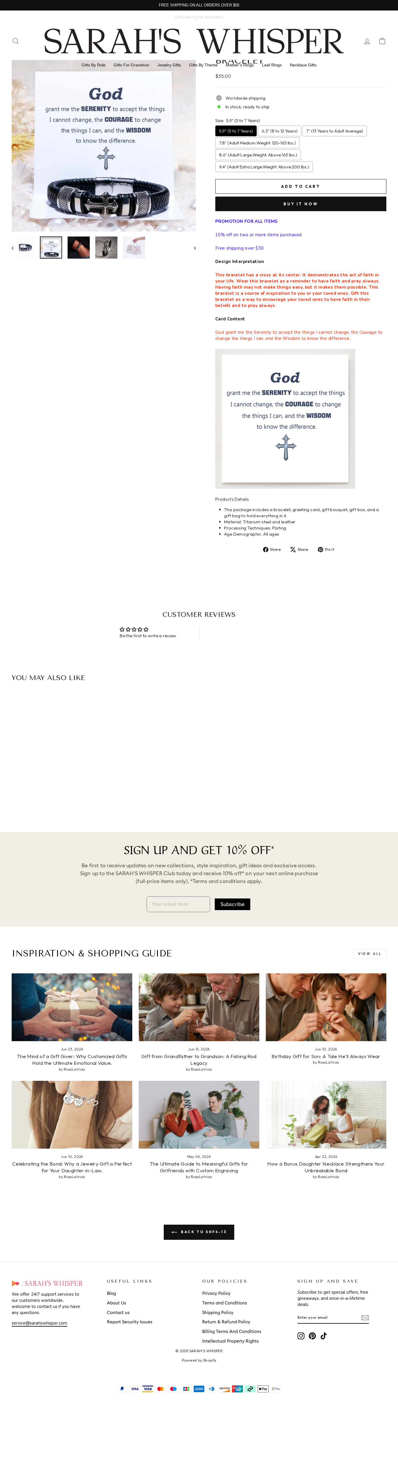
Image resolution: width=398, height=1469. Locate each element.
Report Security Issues (129, 1322)
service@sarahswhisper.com (39, 1323)
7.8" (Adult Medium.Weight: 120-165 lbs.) (257, 143)
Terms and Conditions (224, 1303)
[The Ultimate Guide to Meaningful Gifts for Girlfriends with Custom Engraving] (199, 1115)
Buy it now (300, 204)
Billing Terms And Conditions (231, 1331)
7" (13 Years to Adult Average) (334, 131)
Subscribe (233, 904)
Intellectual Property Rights (230, 1341)
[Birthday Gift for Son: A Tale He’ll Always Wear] (326, 1007)
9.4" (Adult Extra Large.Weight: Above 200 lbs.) (264, 167)
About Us (116, 1303)
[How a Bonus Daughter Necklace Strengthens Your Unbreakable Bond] (326, 1115)
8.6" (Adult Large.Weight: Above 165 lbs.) (258, 155)
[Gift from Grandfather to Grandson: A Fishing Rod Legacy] (199, 1007)
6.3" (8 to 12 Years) (279, 131)
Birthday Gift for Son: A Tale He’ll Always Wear (326, 1056)
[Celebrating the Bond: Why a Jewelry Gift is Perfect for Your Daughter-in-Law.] (72, 1115)
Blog (111, 1293)
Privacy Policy (216, 1293)
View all (370, 953)
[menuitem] (93, 65)
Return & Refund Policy (226, 1322)
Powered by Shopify (199, 1360)
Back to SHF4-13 (203, 1232)
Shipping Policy (217, 1313)
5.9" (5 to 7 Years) (236, 131)
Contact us (118, 1313)
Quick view (56, 778)
